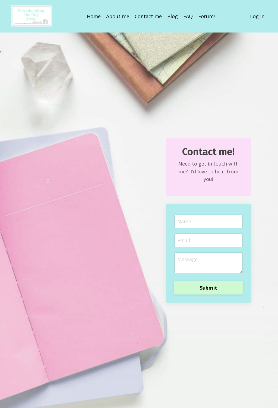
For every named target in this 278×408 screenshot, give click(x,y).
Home (94, 16)
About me (117, 16)
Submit (208, 287)
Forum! (206, 16)
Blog (172, 16)
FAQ (188, 16)
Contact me (148, 16)
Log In (257, 16)
